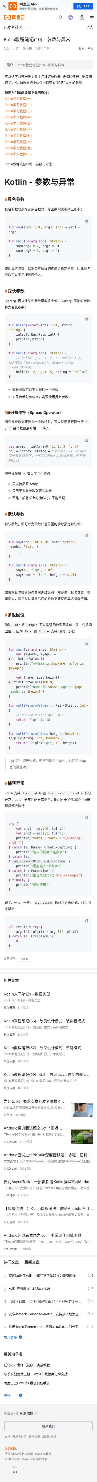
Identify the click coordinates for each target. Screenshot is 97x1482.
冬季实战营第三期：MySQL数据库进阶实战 (36, 1373)
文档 (7, 1437)
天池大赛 (34, 1437)
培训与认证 (49, 1437)
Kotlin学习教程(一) (18, 99)
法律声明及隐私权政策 (19, 1454)
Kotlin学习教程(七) (18, 136)
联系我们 (48, 1426)
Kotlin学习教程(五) (18, 123)
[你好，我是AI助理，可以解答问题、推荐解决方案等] (71, 17)
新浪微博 (26, 1413)
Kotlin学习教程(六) (18, 129)
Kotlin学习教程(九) (18, 148)
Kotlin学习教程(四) (18, 117)
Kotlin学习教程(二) (18, 105)
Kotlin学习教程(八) (18, 142)
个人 (89, 27)
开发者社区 (19, 1437)
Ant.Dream (10, 1141)
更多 (7, 1395)
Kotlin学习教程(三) (18, 111)
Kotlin (24, 959)
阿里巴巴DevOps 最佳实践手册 (27, 1382)
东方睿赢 (9, 1222)
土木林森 (9, 1195)
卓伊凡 (8, 1115)
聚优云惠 (9, 1007)
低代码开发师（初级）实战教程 (27, 1364)
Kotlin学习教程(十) (18, 154)
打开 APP (83, 6)
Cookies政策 (43, 1454)
